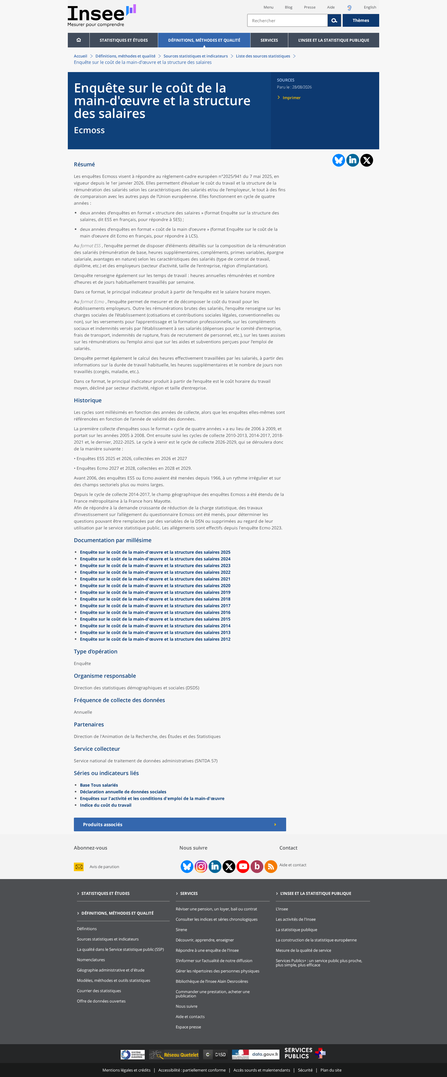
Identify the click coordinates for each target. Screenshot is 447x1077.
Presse (310, 7)
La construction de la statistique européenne (316, 940)
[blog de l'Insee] (257, 866)
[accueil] (78, 40)
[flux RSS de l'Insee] (271, 866)
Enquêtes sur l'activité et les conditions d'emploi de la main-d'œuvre (152, 798)
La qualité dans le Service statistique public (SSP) (120, 949)
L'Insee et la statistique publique (333, 40)
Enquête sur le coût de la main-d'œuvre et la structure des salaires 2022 (155, 572)
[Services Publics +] (305, 1059)
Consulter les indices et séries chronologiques (217, 919)
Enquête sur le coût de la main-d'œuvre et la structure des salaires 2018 (155, 599)
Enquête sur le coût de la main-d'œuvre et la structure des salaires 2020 (155, 585)
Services (269, 40)
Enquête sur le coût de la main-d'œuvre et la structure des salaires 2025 (155, 552)
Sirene (181, 929)
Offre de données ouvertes (101, 1001)
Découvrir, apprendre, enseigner (205, 940)
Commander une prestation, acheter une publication (213, 994)
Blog (289, 7)
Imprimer (292, 97)
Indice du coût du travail (105, 805)
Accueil (80, 56)
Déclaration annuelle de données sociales (123, 792)
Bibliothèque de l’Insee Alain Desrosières (212, 981)
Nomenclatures (91, 959)
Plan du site (331, 1070)
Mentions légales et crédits (126, 1070)
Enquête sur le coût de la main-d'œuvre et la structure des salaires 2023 (155, 565)
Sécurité (305, 1070)
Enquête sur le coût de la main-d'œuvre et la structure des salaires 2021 (155, 579)
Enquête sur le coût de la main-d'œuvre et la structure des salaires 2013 (155, 632)
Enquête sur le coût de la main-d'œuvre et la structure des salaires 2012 (155, 639)
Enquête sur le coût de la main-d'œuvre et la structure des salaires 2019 (155, 592)
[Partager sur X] (367, 160)
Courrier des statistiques (99, 990)
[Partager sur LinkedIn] (352, 160)
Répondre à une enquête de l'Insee (207, 950)
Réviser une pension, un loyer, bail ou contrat (216, 909)
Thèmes (361, 20)
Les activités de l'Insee (296, 919)
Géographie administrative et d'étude (110, 970)
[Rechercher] (334, 20)
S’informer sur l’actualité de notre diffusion (214, 960)
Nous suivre (186, 1006)
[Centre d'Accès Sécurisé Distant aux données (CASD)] (216, 1059)
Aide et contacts (190, 1016)
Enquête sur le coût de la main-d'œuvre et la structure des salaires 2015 (155, 619)
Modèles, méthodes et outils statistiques (113, 980)
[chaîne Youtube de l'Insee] (243, 866)
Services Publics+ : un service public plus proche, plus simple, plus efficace (319, 963)
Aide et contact (293, 864)
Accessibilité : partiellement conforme (192, 1070)
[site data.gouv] (256, 1059)
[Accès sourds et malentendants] (349, 9)
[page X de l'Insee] (229, 867)
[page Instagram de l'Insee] (200, 866)
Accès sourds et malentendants (262, 1070)
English (370, 7)
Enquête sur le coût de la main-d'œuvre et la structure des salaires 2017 (155, 605)
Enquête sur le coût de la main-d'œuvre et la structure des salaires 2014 (155, 626)
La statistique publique (296, 929)
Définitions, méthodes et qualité (204, 40)
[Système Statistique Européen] (133, 1059)
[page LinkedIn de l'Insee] (215, 866)
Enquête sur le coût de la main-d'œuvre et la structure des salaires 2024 (155, 559)
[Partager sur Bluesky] (338, 160)
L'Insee (282, 909)
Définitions (87, 928)
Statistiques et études (124, 40)
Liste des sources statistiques (263, 56)
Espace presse (188, 1027)
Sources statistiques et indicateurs (196, 56)
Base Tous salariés (99, 785)
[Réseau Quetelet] (174, 1059)
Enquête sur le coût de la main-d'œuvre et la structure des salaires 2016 (155, 612)
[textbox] (287, 20)
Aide (331, 7)
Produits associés (102, 824)
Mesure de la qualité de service (303, 950)
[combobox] (313, 20)
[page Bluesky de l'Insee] (186, 866)
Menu (268, 7)
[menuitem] (78, 40)
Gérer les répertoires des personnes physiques (217, 971)
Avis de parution (104, 867)
